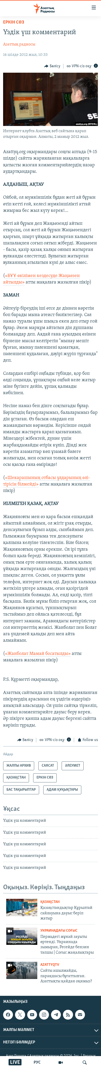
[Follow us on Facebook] (8, 1015)
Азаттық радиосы (19, 44)
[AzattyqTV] (60, 1062)
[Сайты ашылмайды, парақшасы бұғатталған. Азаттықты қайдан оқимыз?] (21, 970)
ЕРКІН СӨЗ (13, 22)
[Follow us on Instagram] (44, 1015)
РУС (37, 1062)
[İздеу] (84, 1062)
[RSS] (68, 1015)
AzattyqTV (49, 965)
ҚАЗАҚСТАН (50, 902)
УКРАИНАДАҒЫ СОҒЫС (58, 931)
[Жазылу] (80, 1015)
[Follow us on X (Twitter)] (20, 1015)
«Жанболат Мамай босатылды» (38, 654)
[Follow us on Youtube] (32, 1015)
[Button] (52, 66)
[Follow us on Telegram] (56, 1015)
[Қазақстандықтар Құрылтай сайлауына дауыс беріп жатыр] (21, 907)
